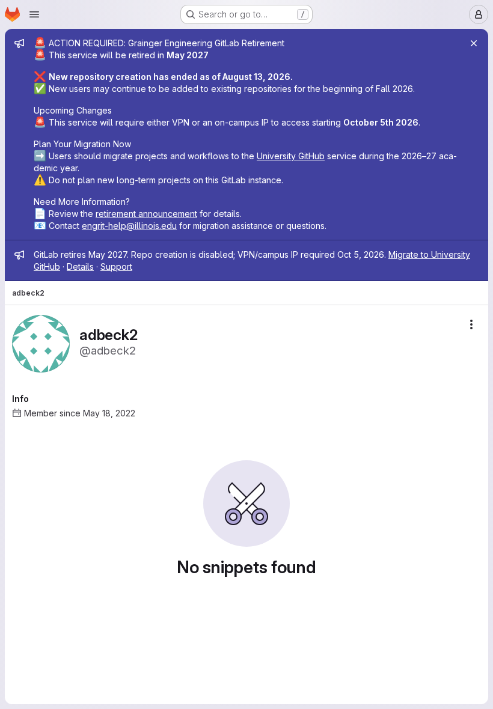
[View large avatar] (41, 343)
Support (116, 266)
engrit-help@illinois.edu (129, 226)
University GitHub (291, 156)
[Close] (474, 43)
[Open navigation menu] (34, 14)
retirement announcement (146, 213)
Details (80, 266)
